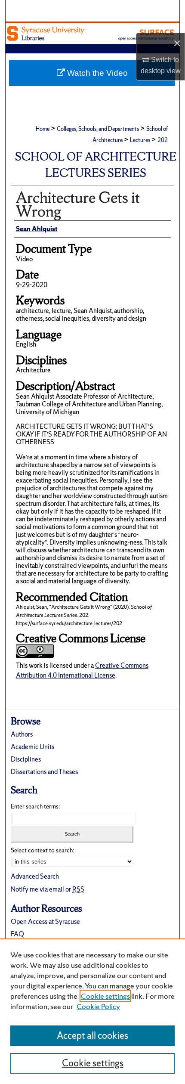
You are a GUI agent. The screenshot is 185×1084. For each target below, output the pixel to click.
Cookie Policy (98, 1006)
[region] (92, 1011)
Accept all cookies (92, 1035)
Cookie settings (105, 996)
